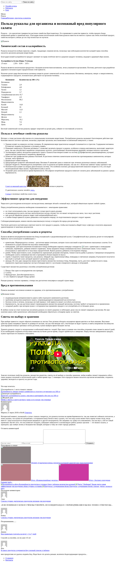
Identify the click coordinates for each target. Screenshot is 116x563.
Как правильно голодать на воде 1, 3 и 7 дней (18, 534)
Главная (4, 18)
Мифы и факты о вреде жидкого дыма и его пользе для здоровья (26, 400)
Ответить (28, 413)
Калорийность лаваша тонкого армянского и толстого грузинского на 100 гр (30, 391)
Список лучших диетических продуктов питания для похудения (26, 501)
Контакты (9, 560)
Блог (7, 10)
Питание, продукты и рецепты (19, 18)
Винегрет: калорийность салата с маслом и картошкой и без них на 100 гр (29, 396)
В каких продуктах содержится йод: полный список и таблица (25, 550)
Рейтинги (9, 8)
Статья (8, 194)
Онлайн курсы (11, 6)
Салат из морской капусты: (15, 186)
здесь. (32, 190)
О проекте (9, 558)
